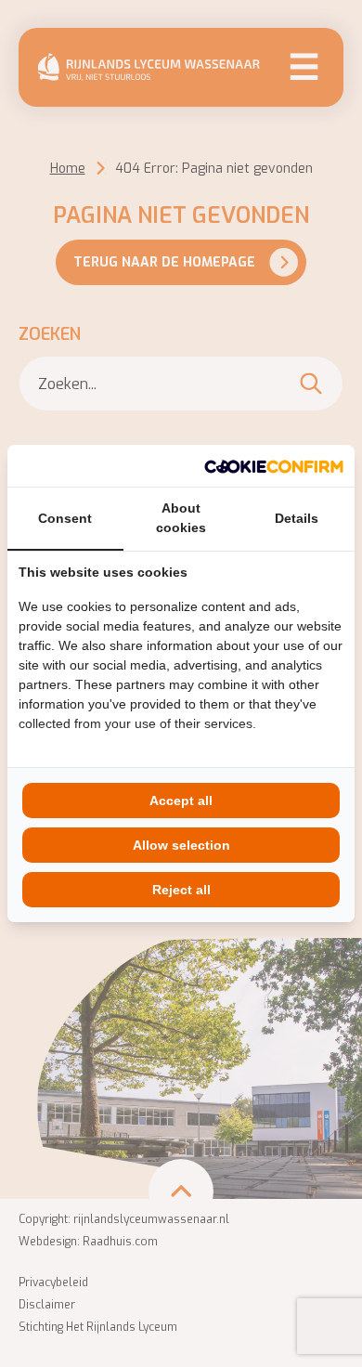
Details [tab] (296, 518)
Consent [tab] (65, 518)
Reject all (181, 889)
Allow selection (181, 845)
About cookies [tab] (181, 518)
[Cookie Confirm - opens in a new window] (273, 465)
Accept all (181, 800)
